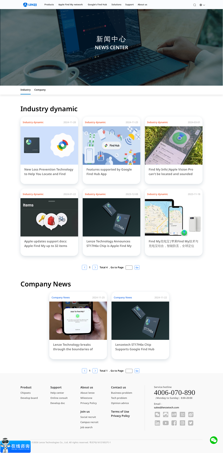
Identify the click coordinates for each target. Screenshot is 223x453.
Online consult (59, 398)
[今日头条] (174, 415)
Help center (57, 392)
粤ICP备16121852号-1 (100, 442)
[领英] (157, 423)
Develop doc (57, 403)
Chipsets (25, 392)
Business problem (121, 392)
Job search (86, 427)
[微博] (190, 415)
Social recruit (88, 417)
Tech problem (119, 398)
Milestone (86, 398)
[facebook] (174, 423)
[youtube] (165, 423)
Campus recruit (89, 422)
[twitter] (190, 423)
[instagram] (182, 423)
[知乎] (182, 415)
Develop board (29, 398)
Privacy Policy (88, 403)
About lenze (87, 392)
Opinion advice (120, 403)
